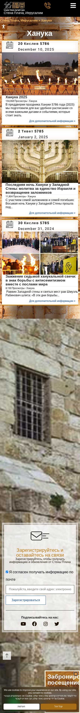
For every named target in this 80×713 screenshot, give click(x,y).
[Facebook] (34, 623)
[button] (75, 673)
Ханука (33, 101)
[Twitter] (56, 623)
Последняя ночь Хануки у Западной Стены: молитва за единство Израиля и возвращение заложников (41, 188)
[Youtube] (23, 623)
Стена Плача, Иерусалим (23, 13)
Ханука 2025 (16, 97)
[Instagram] (45, 623)
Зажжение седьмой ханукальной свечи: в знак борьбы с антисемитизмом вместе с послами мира (41, 280)
